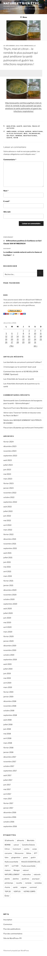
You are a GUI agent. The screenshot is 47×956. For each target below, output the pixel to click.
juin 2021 (7, 562)
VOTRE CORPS (29, 891)
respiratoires (30, 135)
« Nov (11, 346)
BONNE (8, 845)
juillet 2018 (7, 725)
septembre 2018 (10, 715)
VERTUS (17, 891)
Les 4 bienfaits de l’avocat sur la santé (18, 379)
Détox (28, 853)
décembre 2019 (9, 646)
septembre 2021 (10, 548)
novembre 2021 (9, 544)
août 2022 (7, 507)
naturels (37, 874)
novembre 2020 (9, 595)
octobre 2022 (8, 497)
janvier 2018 (8, 752)
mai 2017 (7, 789)
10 (35, 333)
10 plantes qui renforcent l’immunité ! (28, 428)
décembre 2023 (9, 446)
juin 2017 (7, 785)
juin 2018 (7, 729)
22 (23, 339)
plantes (16, 879)
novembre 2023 (9, 451)
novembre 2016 (9, 817)
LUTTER (15, 866)
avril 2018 (7, 738)
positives (25, 879)
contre (26, 849)
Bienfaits (30, 840)
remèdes (38, 883)
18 (41, 336)
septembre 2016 (10, 826)
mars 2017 (7, 799)
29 (23, 342)
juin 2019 (7, 674)
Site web (6, 212)
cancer (16, 845)
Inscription (7, 920)
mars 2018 (7, 743)
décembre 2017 (9, 757)
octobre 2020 (8, 599)
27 (12, 342)
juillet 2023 (8, 465)
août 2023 (7, 460)
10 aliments (9, 840)
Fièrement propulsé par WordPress (16, 950)
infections (38, 131)
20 (12, 339)
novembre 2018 (9, 706)
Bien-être (11, 126)
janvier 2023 (8, 488)
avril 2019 (7, 683)
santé (9, 138)
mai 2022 (7, 520)
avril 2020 (7, 627)
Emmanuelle (30, 45)
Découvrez (19, 853)
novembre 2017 (9, 762)
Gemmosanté (8, 401)
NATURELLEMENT (12, 874)
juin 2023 (7, 470)
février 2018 (8, 748)
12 (6, 336)
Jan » (35, 346)
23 (29, 339)
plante (7, 879)
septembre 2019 (10, 660)
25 (41, 339)
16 (29, 336)
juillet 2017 (7, 780)
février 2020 (8, 636)
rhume (7, 887)
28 (18, 342)
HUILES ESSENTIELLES (30, 862)
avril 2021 (7, 571)
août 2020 (7, 609)
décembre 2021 (9, 539)
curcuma (8, 853)
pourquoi (35, 879)
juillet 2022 (8, 511)
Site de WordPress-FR (12, 938)
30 (29, 342)
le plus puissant (15, 133)
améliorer (12, 131)
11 (41, 333)
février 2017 (8, 803)
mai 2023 (7, 474)
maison (8, 870)
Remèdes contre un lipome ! (31, 408)
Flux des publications (11, 929)
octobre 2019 (8, 655)
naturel (26, 870)
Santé (19, 126)
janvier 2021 (8, 585)
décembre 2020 (9, 590)
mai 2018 (7, 734)
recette (19, 883)
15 (23, 336)
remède (19, 135)
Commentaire (9, 160)
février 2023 (8, 483)
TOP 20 (8, 891)
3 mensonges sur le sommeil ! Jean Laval (19, 367)
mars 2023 (7, 479)
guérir (28, 131)
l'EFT (7, 866)
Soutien (27, 126)
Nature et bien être (21, 3)
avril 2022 (7, 525)
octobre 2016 (8, 822)
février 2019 (8, 692)
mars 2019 (7, 687)
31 (35, 342)
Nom (5, 191)
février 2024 (8, 442)
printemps (9, 883)
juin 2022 (7, 516)
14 (18, 336)
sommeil (33, 887)
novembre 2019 (9, 650)
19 (6, 339)
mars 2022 (7, 530)
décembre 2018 (9, 701)
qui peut (10, 135)
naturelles (27, 874)
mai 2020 (7, 623)
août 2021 (7, 553)
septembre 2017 (10, 771)
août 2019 (7, 664)
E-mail (6, 201)
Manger (17, 870)
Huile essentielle (11, 862)
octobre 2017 (8, 766)
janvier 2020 (8, 641)
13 (12, 336)
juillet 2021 (7, 558)
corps (34, 849)
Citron (21, 131)
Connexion (7, 924)
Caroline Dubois (28, 845)
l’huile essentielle (28, 866)
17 (35, 336)
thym (15, 138)
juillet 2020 (8, 613)
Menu (25, 17)
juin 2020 (7, 618)
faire (6, 857)
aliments (20, 840)
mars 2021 (7, 576)
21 (18, 339)
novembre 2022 (9, 493)
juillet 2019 (7, 669)
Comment (17, 849)
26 (6, 342)
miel (26, 133)
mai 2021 (7, 567)
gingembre (15, 857)
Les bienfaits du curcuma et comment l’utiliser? (22, 362)
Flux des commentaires (12, 934)
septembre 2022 (10, 502)
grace (25, 857)
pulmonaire (34, 133)
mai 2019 (7, 678)
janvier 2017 (8, 808)
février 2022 (8, 534)
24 (35, 339)
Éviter (7, 896)
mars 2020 (7, 632)
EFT (35, 853)
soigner (24, 887)
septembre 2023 (10, 456)
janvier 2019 (8, 697)
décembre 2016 (9, 812)
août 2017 (7, 775)
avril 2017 (7, 794)
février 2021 (8, 581)
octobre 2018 (8, 711)
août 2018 (7, 720)
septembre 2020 (10, 604)
